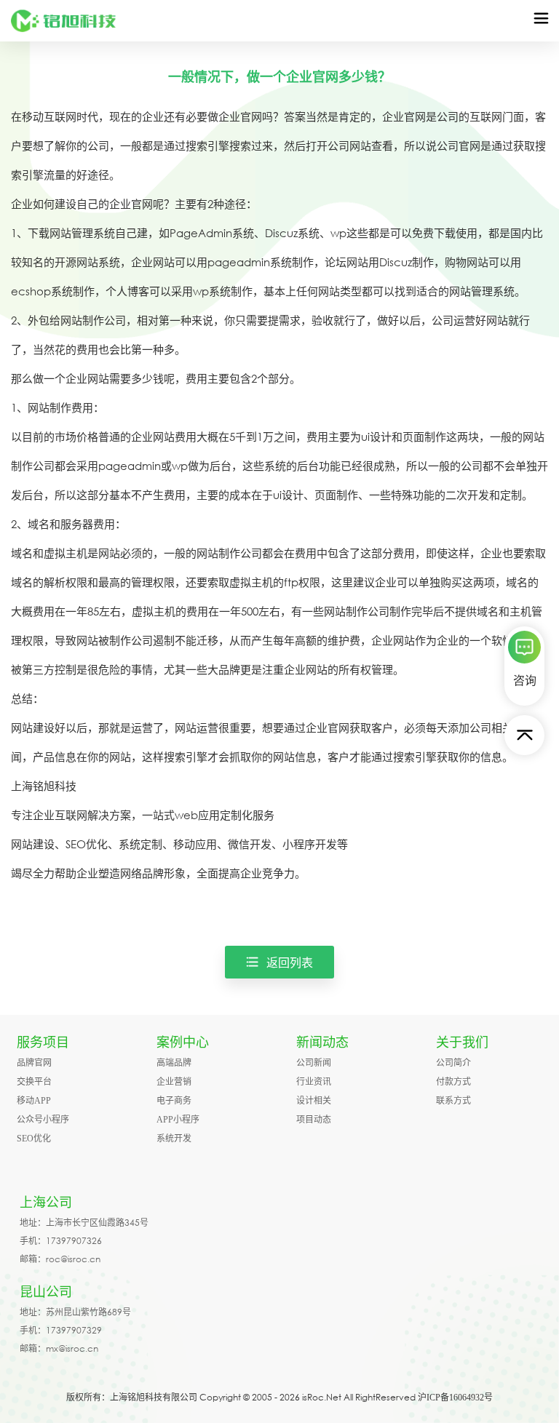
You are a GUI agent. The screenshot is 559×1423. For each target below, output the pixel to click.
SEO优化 (34, 1138)
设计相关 (313, 1101)
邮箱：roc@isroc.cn (60, 1259)
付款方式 (453, 1082)
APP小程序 (177, 1120)
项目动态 (313, 1120)
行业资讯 (313, 1082)
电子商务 (173, 1101)
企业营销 (173, 1082)
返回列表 (289, 963)
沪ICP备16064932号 (455, 1397)
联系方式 (453, 1101)
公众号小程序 (43, 1120)
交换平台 (34, 1082)
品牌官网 (34, 1063)
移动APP (34, 1101)
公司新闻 (313, 1063)
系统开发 (173, 1138)
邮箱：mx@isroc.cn (59, 1348)
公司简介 (453, 1063)
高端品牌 (173, 1063)
